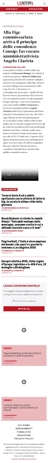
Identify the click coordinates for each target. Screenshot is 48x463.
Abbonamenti (24, 428)
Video (7, 348)
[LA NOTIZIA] (25, 3)
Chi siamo (24, 425)
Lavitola (20, 14)
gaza (40, 14)
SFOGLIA (24, 309)
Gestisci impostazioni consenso (24, 459)
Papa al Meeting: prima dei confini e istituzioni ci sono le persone (22, 354)
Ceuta (8, 14)
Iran (31, 14)
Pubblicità (24, 432)
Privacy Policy (24, 439)
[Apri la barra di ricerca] (44, 4)
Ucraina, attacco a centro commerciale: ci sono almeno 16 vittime (20, 407)
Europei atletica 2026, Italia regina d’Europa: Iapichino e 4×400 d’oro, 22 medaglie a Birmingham (23, 264)
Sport (21, 26)
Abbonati (12, 9)
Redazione (36, 9)
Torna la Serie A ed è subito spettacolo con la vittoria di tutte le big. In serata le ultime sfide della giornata (23, 200)
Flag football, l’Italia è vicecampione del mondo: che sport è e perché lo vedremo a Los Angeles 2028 (23, 244)
